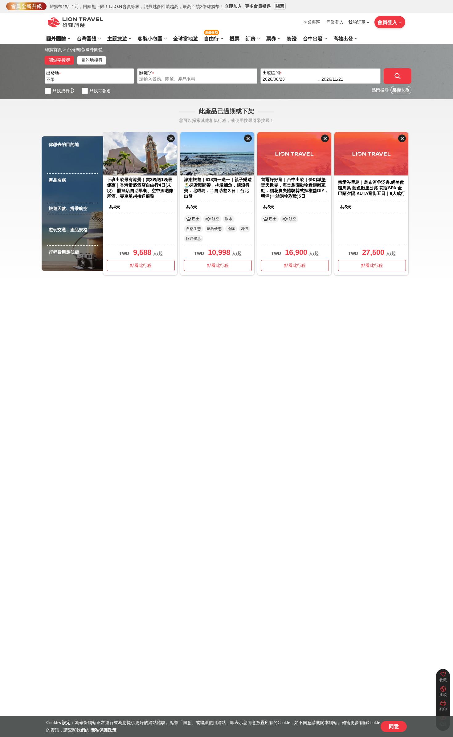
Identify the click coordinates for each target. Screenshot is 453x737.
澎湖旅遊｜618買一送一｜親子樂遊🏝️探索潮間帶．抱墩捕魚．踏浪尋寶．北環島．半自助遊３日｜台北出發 (218, 188)
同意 (394, 726)
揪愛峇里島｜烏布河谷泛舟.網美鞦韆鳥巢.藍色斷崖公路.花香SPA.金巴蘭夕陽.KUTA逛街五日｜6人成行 (371, 188)
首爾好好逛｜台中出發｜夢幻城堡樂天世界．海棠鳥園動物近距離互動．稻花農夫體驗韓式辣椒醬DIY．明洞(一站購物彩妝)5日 (295, 188)
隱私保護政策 (103, 730)
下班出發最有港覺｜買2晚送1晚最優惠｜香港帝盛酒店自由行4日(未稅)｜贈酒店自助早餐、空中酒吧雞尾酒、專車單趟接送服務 (140, 188)
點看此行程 (141, 265)
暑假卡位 (401, 90)
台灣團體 (75, 49)
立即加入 (233, 6)
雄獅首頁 (53, 49)
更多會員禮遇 (258, 6)
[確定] (397, 76)
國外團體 (94, 49)
